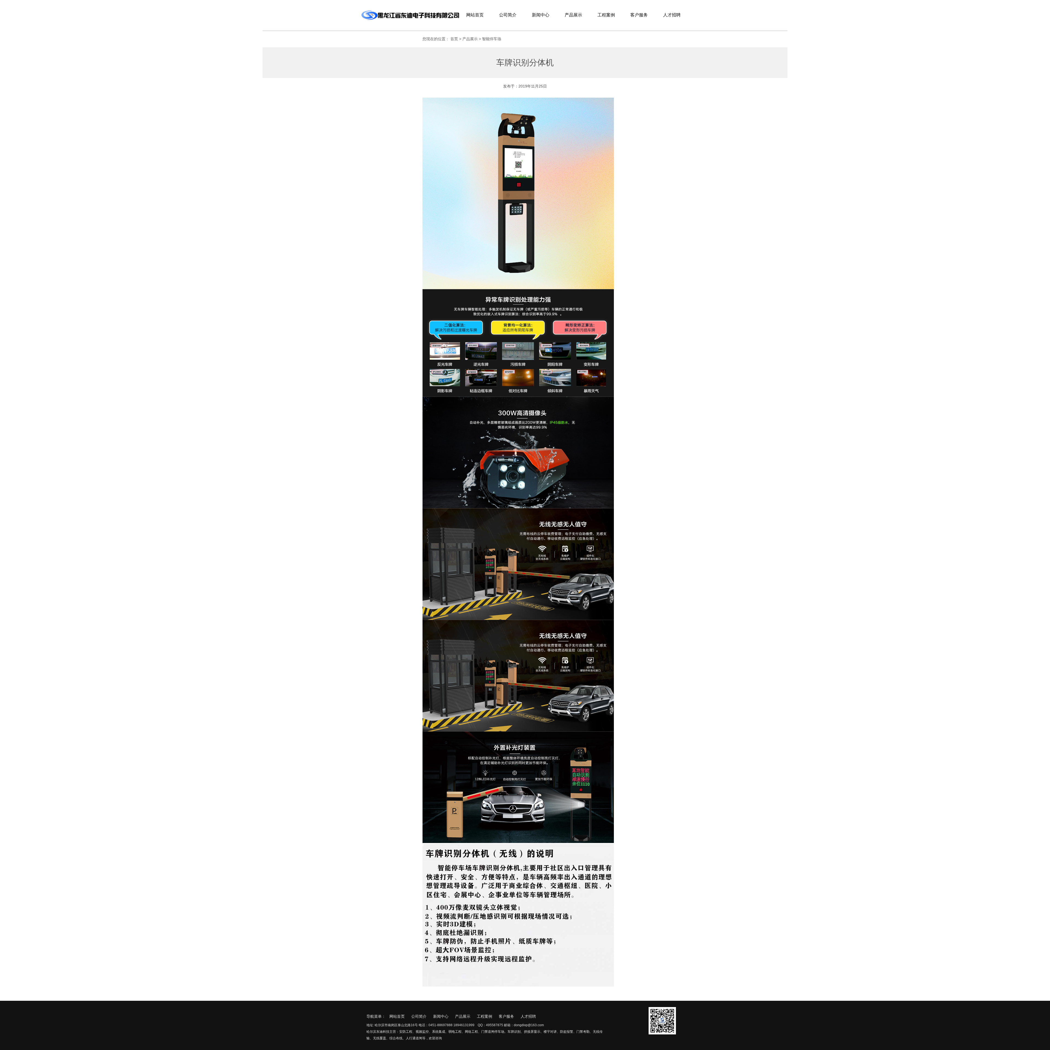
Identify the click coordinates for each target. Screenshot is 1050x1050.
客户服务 (639, 15)
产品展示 (573, 15)
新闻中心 (540, 15)
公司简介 (508, 15)
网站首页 (475, 15)
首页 (454, 39)
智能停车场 (491, 39)
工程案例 (606, 15)
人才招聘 (672, 15)
